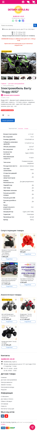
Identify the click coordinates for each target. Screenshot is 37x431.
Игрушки (4, 389)
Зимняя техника (6, 385)
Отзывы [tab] (26, 128)
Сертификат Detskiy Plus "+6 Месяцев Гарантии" (27, 279)
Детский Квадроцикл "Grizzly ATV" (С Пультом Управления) (8, 315)
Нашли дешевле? (8, 120)
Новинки (4, 377)
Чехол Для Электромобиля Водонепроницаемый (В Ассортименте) (9, 280)
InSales (3, 424)
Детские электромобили (9, 380)
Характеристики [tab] (13, 128)
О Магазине (5, 396)
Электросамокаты (6, 382)
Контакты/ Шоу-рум (7, 409)
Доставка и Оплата (7, 399)
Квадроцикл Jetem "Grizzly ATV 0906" (9, 342)
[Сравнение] (8, 115)
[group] (4, 78)
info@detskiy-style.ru (18, 18)
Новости (3, 406)
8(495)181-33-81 (18, 16)
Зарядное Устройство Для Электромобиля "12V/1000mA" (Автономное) (9, 252)
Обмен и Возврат (6, 401)
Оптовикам (4, 404)
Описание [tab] (20, 128)
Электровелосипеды (7, 387)
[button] (34, 78)
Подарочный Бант (25, 250)
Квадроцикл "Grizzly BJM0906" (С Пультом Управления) (26, 315)
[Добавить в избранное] (3, 115)
